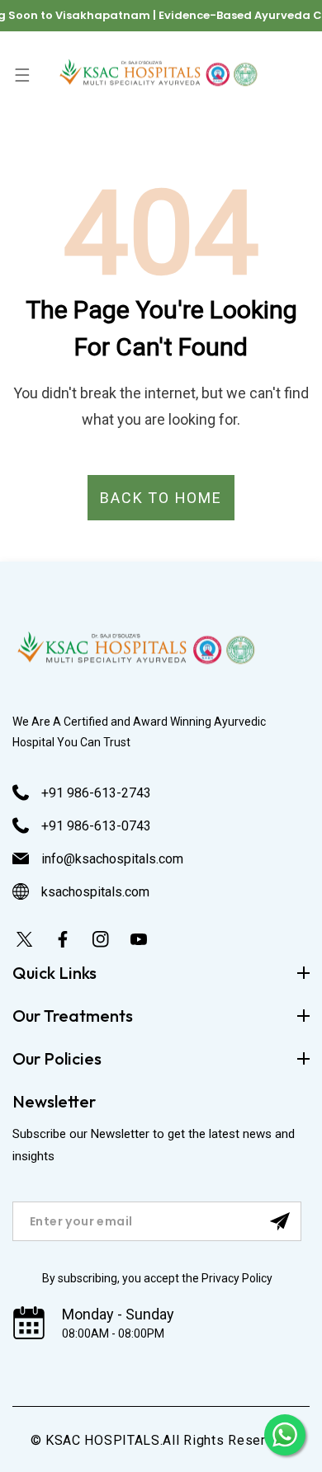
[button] (21, 74)
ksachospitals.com (95, 892)
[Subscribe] (280, 1221)
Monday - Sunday (118, 1314)
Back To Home (161, 497)
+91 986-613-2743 (96, 793)
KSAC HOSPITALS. (104, 1440)
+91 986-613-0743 (96, 826)
